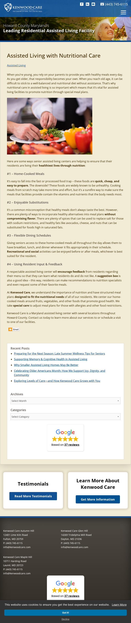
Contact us (35, 318)
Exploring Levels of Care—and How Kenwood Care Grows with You (57, 381)
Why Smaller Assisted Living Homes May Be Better (46, 365)
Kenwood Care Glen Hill (74, 530)
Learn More (119, 604)
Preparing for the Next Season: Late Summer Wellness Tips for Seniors (59, 353)
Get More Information (98, 499)
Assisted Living (16, 65)
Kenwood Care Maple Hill (17, 557)
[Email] (13, 330)
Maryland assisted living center (51, 313)
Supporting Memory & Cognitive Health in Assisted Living (50, 359)
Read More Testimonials (33, 496)
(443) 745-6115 (116, 4)
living (28, 165)
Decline (65, 619)
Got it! (65, 612)
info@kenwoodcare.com (17, 547)
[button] (65, 438)
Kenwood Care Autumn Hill (18, 530)
